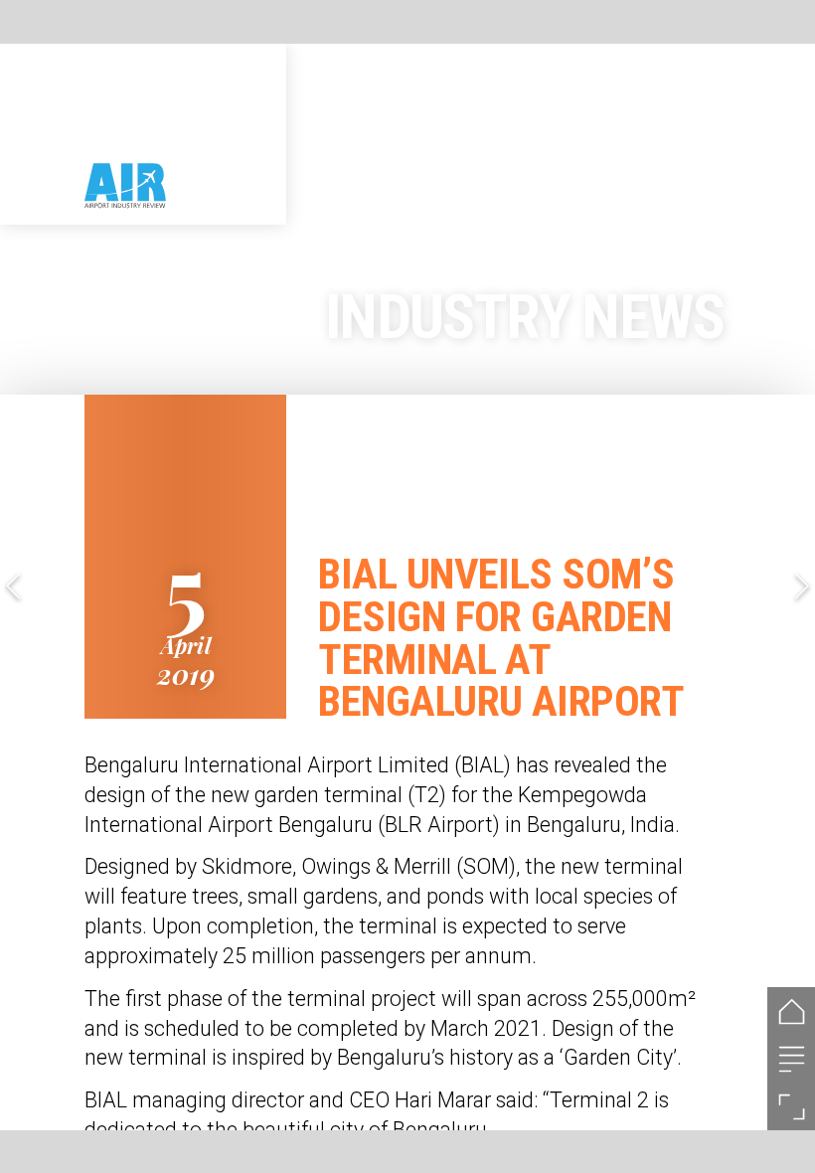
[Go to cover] (791, 1011)
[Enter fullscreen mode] (791, 1106)
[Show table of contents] (791, 1059)
